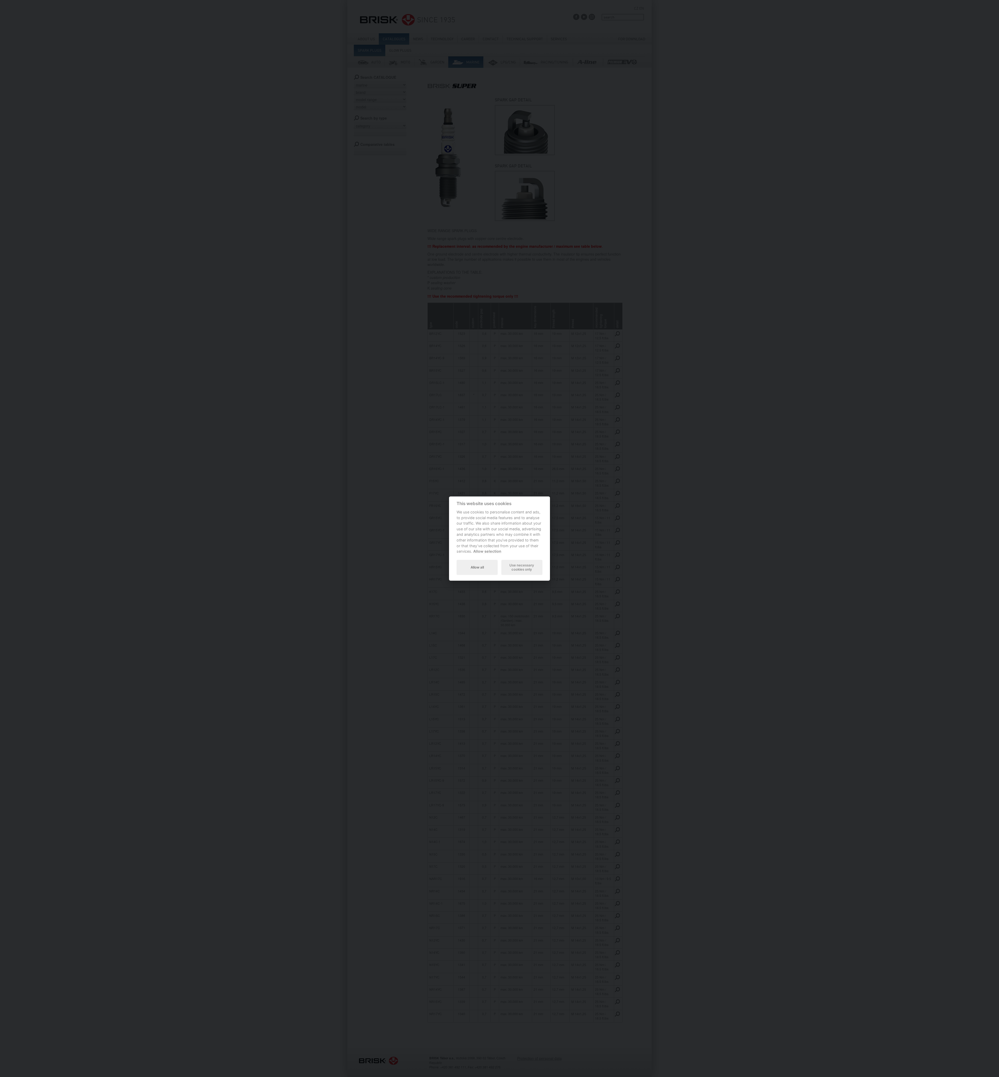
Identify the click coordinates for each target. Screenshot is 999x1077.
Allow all (477, 567)
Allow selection (487, 551)
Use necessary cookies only (521, 567)
